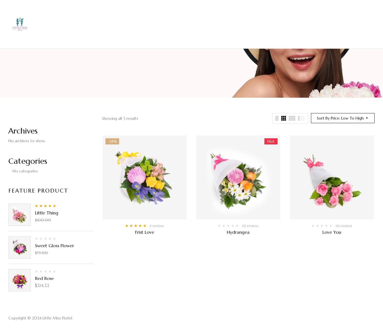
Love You (331, 232)
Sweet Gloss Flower (54, 245)
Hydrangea (238, 232)
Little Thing (46, 213)
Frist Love (144, 232)
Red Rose (44, 278)
